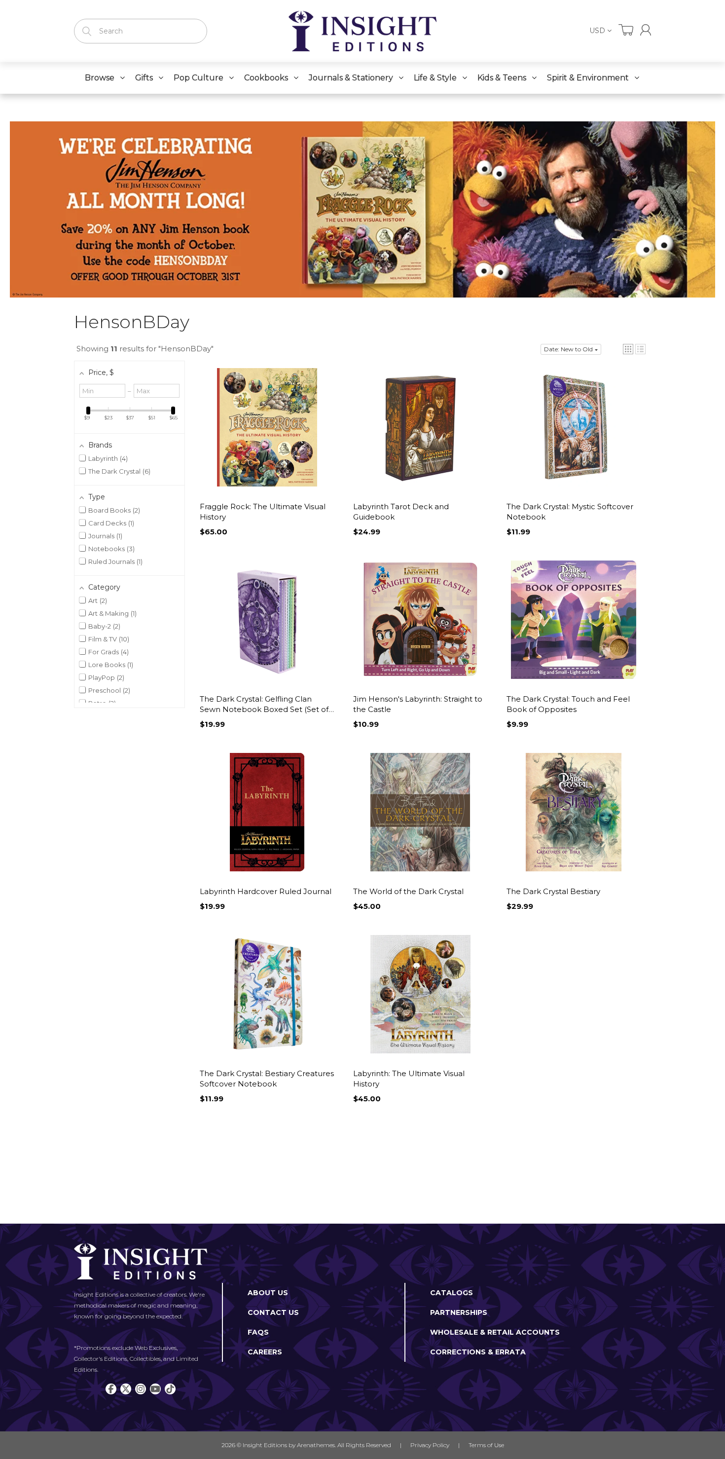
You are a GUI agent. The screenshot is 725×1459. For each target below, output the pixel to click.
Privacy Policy (429, 1445)
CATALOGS (451, 1292)
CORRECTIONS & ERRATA (478, 1351)
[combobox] (140, 31)
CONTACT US (273, 1312)
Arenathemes (316, 1445)
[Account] (645, 30)
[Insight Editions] (362, 31)
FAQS (258, 1332)
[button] (628, 349)
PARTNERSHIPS (458, 1312)
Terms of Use (486, 1445)
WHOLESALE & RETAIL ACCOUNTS (495, 1332)
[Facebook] (111, 1389)
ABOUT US (268, 1292)
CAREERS (265, 1351)
